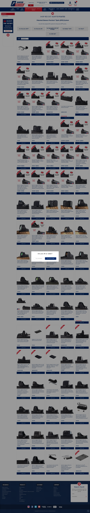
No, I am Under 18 (39, 258)
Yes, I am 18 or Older (50, 258)
